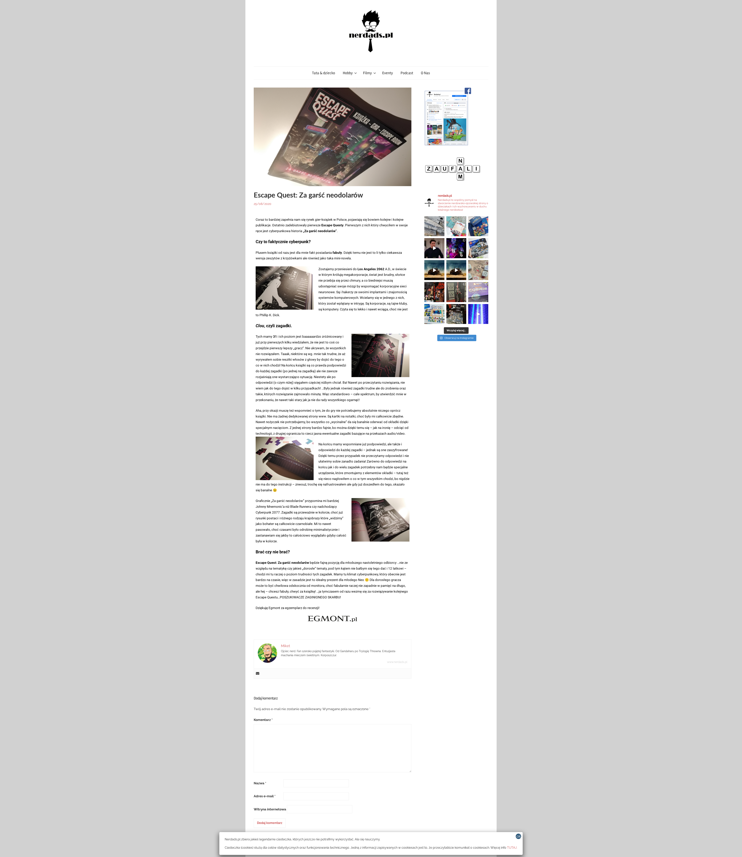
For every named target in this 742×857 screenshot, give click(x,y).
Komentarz (263, 720)
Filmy (367, 73)
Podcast (407, 73)
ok (519, 836)
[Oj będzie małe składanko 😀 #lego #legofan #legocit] (478, 248)
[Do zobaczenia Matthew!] (434, 248)
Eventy (387, 73)
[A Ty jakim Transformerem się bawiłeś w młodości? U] (434, 270)
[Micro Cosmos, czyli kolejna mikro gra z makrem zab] (478, 292)
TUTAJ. (512, 847)
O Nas (425, 73)
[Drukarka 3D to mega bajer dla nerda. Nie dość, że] (434, 226)
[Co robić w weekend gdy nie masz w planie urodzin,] (456, 226)
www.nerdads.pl (397, 662)
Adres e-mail (265, 796)
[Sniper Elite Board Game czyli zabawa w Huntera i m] (456, 314)
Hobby (348, 73)
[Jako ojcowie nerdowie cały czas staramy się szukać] (478, 270)
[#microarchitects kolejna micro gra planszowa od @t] (434, 314)
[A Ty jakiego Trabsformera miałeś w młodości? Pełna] (456, 270)
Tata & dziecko (323, 73)
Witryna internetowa (270, 809)
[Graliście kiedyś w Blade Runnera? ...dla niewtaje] (434, 292)
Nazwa (260, 783)
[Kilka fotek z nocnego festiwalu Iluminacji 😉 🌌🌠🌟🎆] (456, 248)
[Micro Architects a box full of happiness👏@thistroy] (478, 226)
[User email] (257, 674)
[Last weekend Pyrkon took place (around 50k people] (456, 292)
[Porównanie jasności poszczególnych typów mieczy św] (478, 314)
